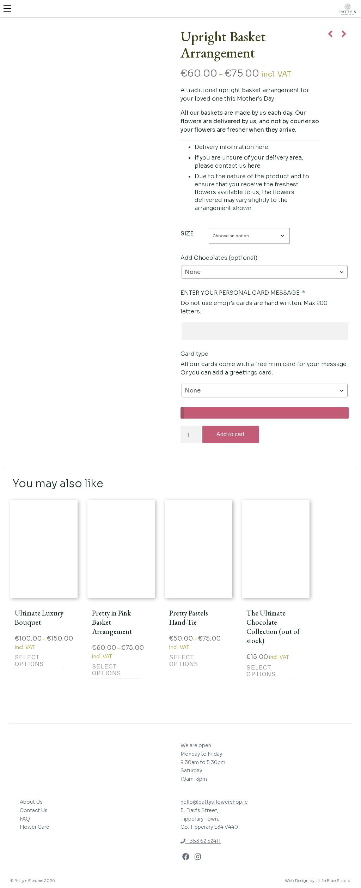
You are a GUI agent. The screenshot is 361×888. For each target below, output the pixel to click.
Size (187, 233)
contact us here (238, 165)
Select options (29, 660)
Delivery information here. (232, 147)
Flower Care (34, 827)
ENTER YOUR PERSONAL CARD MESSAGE (242, 292)
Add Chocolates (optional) (218, 258)
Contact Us (34, 810)
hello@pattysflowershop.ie (214, 802)
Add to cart (230, 434)
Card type (194, 354)
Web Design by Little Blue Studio (317, 880)
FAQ (25, 819)
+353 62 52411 (203, 841)
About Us (31, 802)
